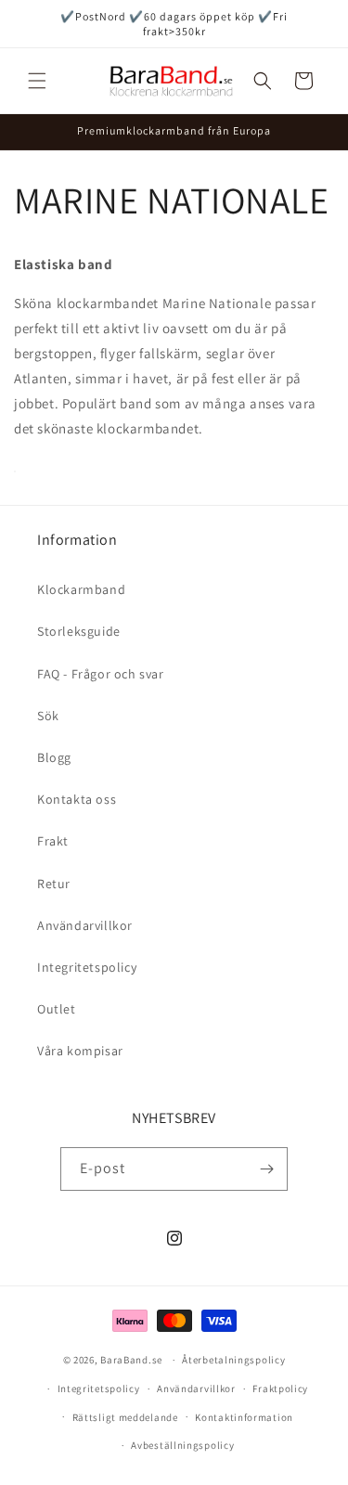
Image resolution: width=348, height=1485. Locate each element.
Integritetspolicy (86, 967)
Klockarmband (81, 589)
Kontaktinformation (244, 1417)
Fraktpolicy (280, 1388)
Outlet (56, 1009)
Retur (54, 883)
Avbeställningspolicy (182, 1445)
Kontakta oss (76, 799)
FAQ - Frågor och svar (100, 673)
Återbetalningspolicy (233, 1359)
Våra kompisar (80, 1050)
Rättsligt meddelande (125, 1417)
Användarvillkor (85, 925)
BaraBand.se (131, 1359)
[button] (37, 80)
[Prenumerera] (266, 1169)
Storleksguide (79, 631)
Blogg (54, 757)
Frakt (53, 841)
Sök (48, 715)
